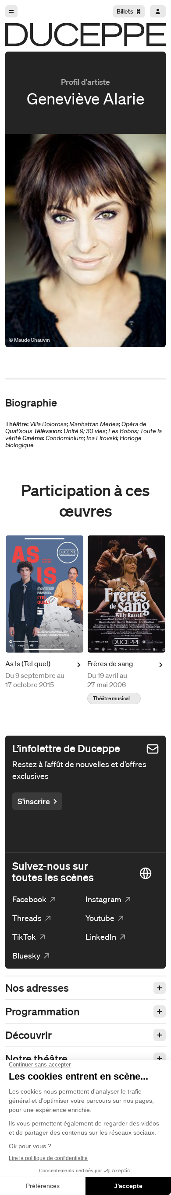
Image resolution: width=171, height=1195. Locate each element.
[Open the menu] (11, 11)
